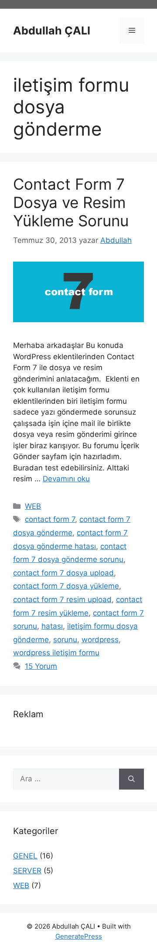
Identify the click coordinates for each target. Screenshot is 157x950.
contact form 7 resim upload (62, 599)
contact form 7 (50, 519)
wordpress (100, 639)
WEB (33, 506)
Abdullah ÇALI (51, 30)
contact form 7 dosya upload (63, 573)
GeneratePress (78, 936)
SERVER (27, 870)
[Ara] (131, 779)
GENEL (25, 855)
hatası (52, 626)
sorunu (65, 639)
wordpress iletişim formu (56, 652)
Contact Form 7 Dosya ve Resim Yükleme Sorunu (71, 202)
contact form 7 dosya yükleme (66, 586)
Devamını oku (66, 478)
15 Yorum (41, 666)
